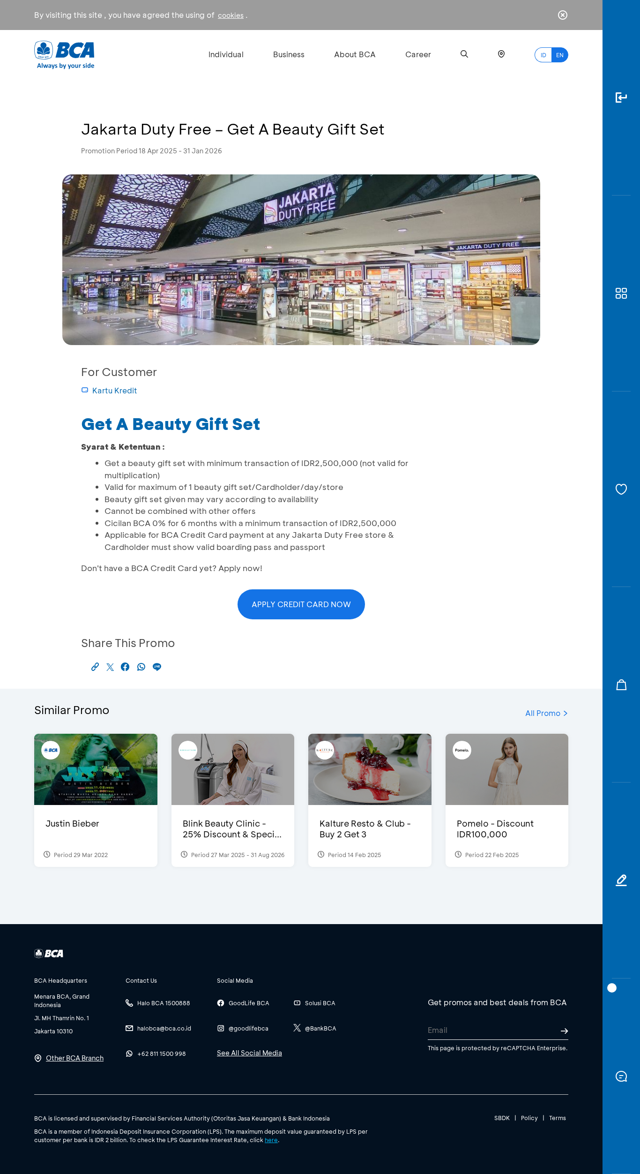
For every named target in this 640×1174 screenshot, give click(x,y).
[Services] (621, 489)
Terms (557, 1117)
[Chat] (621, 1076)
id (543, 55)
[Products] (621, 293)
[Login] (621, 98)
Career (418, 54)
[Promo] (621, 685)
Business (289, 54)
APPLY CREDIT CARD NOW (301, 604)
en (560, 55)
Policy (529, 1117)
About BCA (355, 54)
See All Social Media (249, 1052)
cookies (231, 15)
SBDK (502, 1117)
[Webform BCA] (621, 880)
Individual (226, 54)
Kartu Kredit (114, 390)
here (271, 1140)
